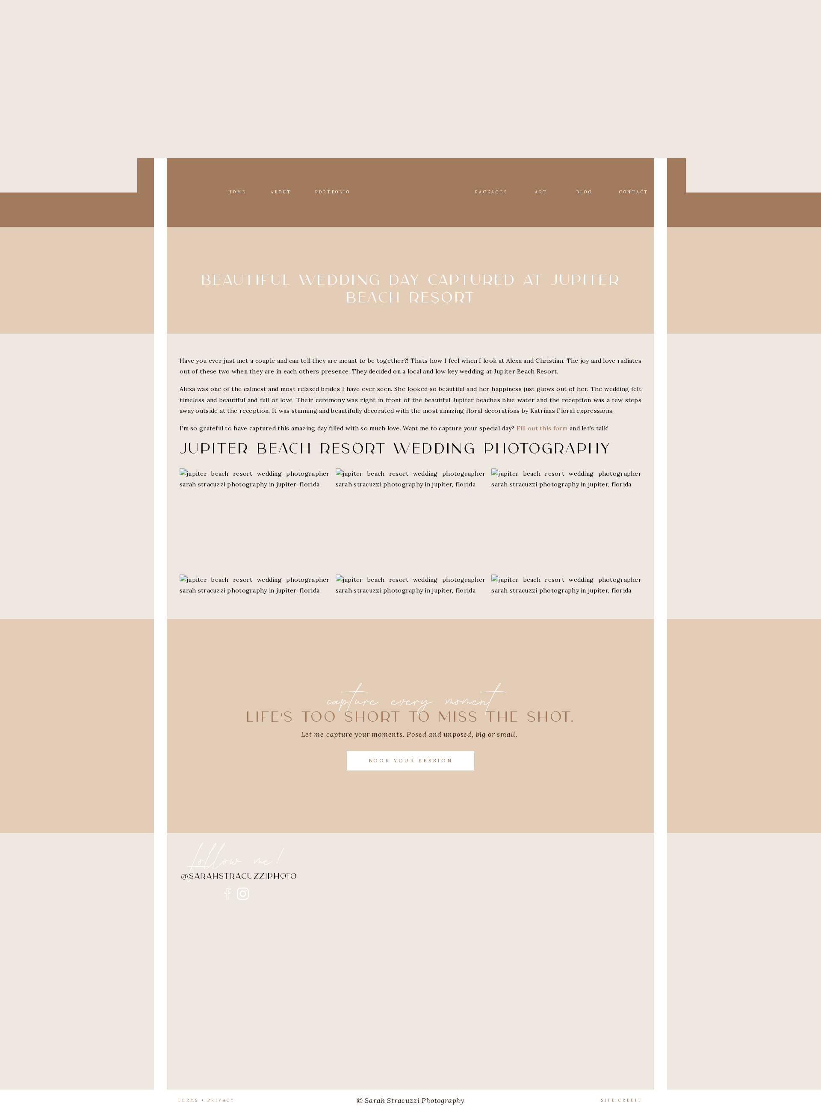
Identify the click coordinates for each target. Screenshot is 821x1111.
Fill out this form (542, 428)
